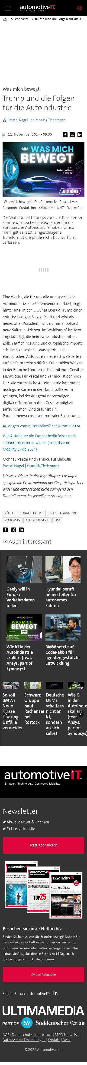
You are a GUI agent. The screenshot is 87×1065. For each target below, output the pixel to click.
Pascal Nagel (14, 466)
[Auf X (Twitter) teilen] (73, 135)
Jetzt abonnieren (44, 845)
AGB (6, 1034)
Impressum (43, 1034)
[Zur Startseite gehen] (37, 8)
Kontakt (54, 1040)
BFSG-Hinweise (67, 1034)
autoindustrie (37, 520)
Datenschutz (22, 1034)
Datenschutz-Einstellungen (24, 1040)
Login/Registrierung (80, 8)
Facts (66, 1040)
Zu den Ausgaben (43, 974)
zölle (9, 513)
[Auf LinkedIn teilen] (80, 135)
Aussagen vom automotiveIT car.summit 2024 (41, 426)
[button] (6, 713)
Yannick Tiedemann (43, 466)
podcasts (12, 520)
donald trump (31, 513)
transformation (62, 513)
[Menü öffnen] (8, 8)
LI (56, 992)
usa (58, 520)
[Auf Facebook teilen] (66, 135)
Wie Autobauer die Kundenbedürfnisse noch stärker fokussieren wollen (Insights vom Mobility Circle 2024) (40, 443)
